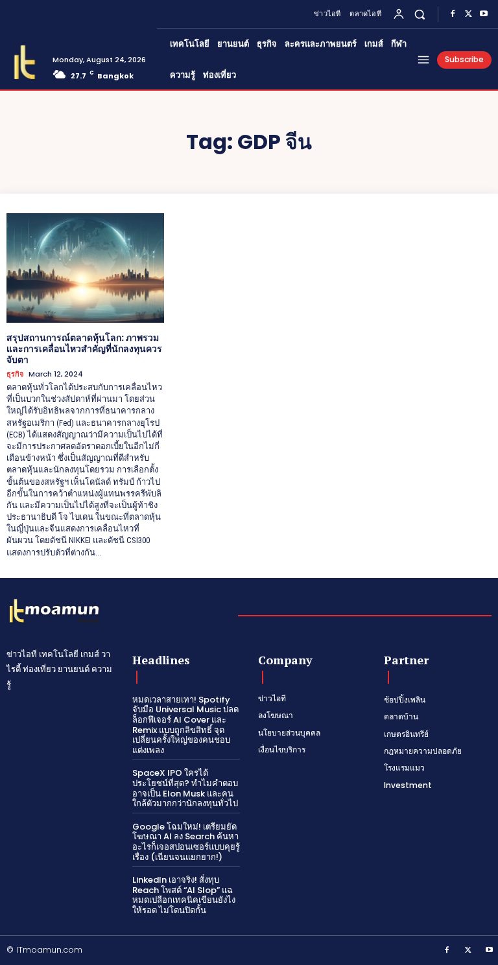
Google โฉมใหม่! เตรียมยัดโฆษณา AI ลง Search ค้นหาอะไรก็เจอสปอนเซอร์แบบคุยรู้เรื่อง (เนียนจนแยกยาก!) (186, 841)
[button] (420, 14)
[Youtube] (484, 14)
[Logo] (24, 62)
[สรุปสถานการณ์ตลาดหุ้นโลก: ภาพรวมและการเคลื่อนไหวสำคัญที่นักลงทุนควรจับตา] (85, 268)
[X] (468, 14)
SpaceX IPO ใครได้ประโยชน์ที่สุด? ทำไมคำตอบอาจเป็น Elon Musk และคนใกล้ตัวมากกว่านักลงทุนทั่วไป (185, 788)
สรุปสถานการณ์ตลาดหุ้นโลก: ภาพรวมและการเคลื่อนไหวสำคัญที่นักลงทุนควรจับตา (84, 348)
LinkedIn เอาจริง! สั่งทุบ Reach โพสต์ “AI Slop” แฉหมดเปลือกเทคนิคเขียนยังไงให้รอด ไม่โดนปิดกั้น (183, 895)
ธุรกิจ (14, 374)
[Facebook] (452, 14)
